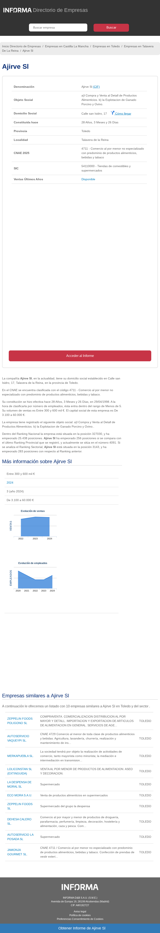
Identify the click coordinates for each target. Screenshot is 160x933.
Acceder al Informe (80, 356)
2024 (10, 482)
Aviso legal (80, 911)
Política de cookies (80, 915)
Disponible (88, 179)
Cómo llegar (122, 113)
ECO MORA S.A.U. (19, 795)
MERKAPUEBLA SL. (20, 756)
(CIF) (96, 86)
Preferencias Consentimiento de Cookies (80, 919)
